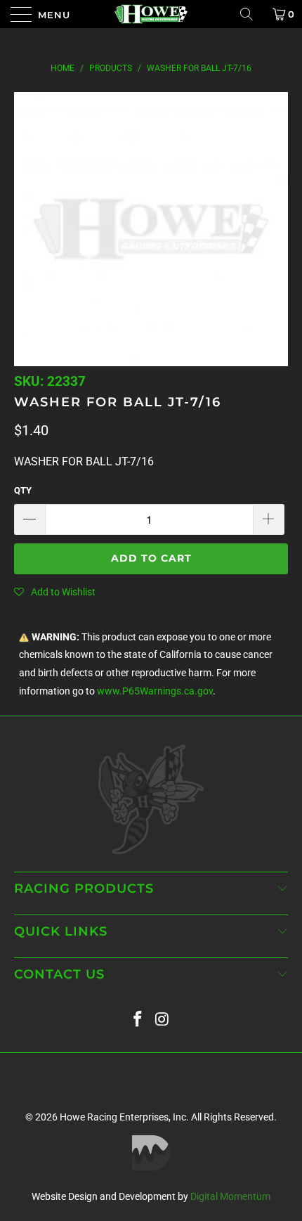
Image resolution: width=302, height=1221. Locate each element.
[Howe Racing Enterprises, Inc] (151, 14)
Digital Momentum (230, 1196)
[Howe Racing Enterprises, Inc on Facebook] (138, 1019)
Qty (23, 490)
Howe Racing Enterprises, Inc (123, 1117)
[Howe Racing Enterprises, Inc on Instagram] (162, 1019)
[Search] (251, 14)
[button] (55, 591)
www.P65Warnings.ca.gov (155, 691)
